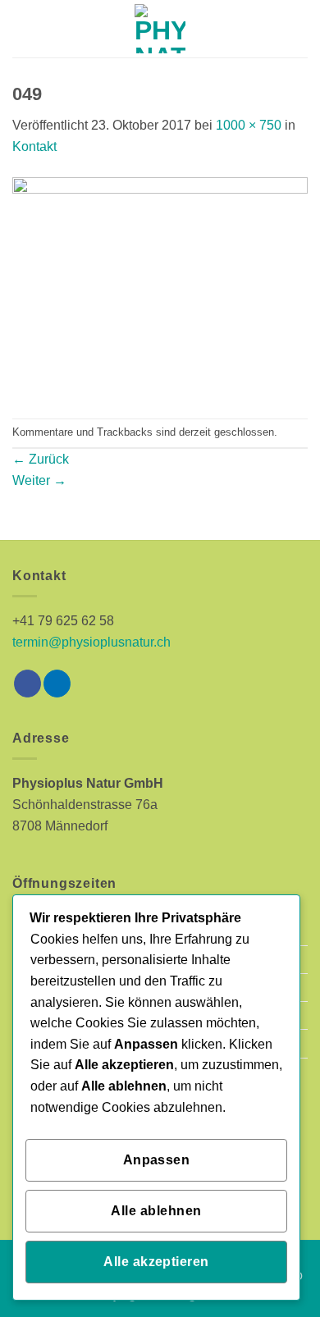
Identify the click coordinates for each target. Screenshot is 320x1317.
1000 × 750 (248, 125)
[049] (160, 287)
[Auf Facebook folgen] (27, 683)
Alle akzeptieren (155, 1262)
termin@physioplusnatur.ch (91, 642)
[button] (22, 28)
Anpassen (156, 1160)
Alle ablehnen (156, 1211)
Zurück (40, 459)
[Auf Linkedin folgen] (57, 683)
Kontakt (34, 146)
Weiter (39, 480)
